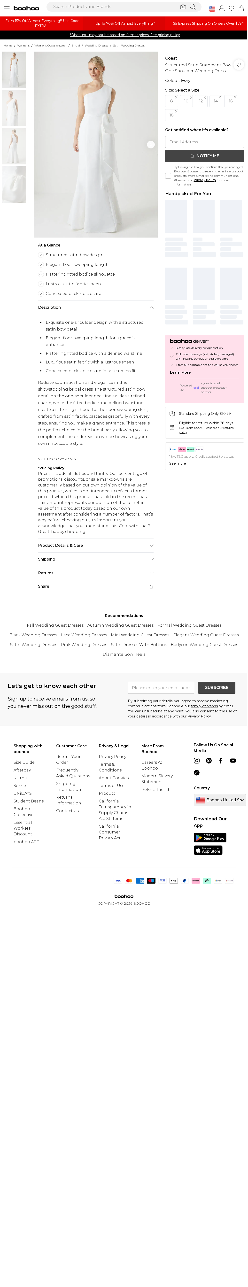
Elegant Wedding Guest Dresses (206, 635)
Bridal (75, 45)
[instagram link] (197, 760)
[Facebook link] (221, 760)
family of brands (204, 706)
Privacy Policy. (199, 716)
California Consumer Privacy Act (110, 832)
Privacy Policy (205, 180)
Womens (23, 45)
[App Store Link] (210, 844)
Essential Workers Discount (23, 828)
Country (202, 788)
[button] (212, 9)
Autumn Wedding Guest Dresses (120, 625)
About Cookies (114, 778)
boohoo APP (26, 842)
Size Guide (24, 762)
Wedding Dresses (96, 45)
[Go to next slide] (151, 144)
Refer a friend (155, 789)
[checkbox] (168, 176)
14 (216, 101)
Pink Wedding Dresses (84, 644)
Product (107, 793)
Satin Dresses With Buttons (139, 644)
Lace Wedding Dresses (84, 635)
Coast (171, 58)
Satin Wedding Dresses (129, 45)
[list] (96, 145)
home (8, 45)
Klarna (20, 778)
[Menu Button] (7, 8)
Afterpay (22, 770)
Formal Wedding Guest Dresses (189, 625)
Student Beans (29, 801)
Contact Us (67, 811)
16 (230, 101)
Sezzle (20, 785)
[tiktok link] (197, 773)
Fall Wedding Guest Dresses (55, 625)
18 (172, 115)
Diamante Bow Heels (124, 654)
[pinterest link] (209, 760)
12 (201, 101)
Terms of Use (111, 785)
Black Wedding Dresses (33, 635)
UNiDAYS (23, 793)
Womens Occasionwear (50, 45)
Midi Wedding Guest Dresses (140, 635)
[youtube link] (233, 760)
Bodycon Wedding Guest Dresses (204, 644)
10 (186, 101)
